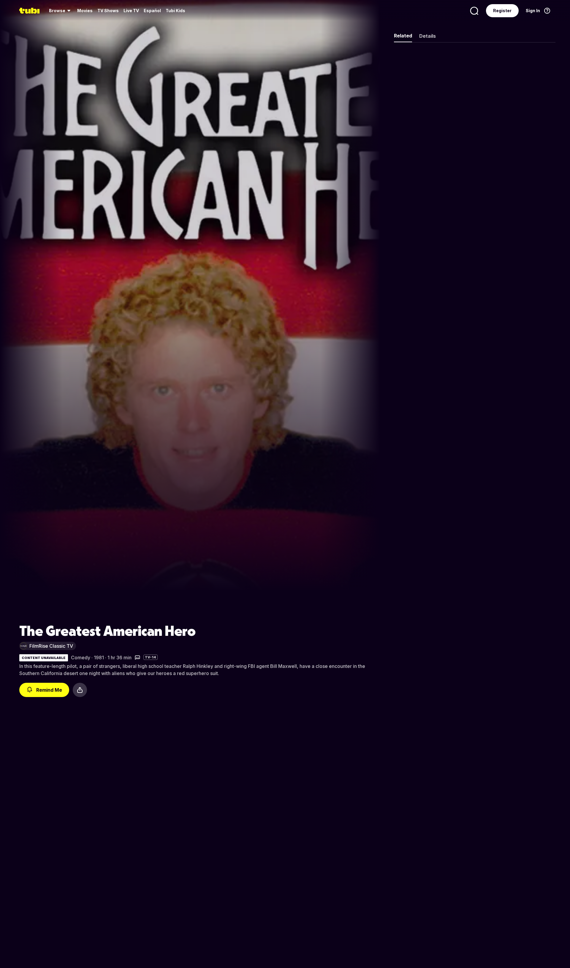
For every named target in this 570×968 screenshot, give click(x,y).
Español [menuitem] (152, 10)
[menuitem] (60, 10)
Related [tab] (403, 36)
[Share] (80, 690)
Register (502, 10)
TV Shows (108, 10)
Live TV (131, 10)
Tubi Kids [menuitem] (175, 10)
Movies (85, 10)
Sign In (533, 10)
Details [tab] (427, 36)
